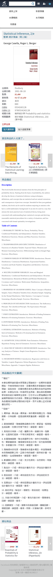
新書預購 (40, 11)
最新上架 (13, 11)
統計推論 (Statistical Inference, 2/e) (31, 116)
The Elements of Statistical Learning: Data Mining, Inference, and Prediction (14, 172)
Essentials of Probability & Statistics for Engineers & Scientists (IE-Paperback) (12, 557)
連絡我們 (34, 564)
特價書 (13, 24)
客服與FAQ (24, 564)
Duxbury (19, 88)
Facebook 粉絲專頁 (9, 564)
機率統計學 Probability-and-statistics (32, 113)
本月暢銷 (40, 17)
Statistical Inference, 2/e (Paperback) (35, 552)
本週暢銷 (13, 17)
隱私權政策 (44, 564)
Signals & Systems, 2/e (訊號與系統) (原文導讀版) (38, 169)
